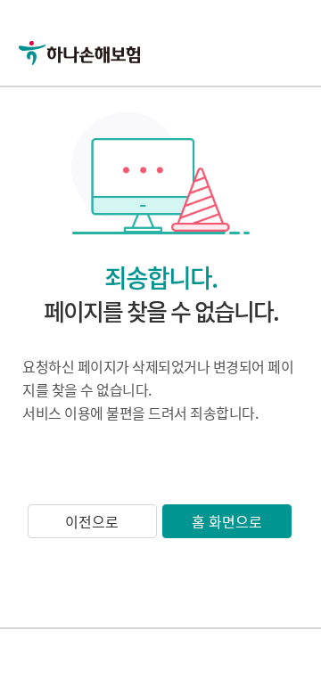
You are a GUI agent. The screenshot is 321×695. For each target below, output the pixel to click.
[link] (100, 27)
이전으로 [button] (92, 521)
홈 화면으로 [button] (227, 521)
